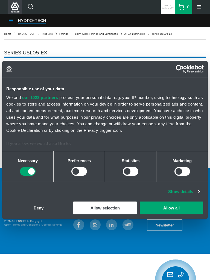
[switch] (79, 171)
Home (7, 33)
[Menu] (199, 7)
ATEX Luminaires (134, 33)
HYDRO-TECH (32, 20)
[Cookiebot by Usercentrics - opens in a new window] (180, 69)
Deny (38, 208)
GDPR (7, 224)
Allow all (171, 208)
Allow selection (105, 208)
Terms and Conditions (26, 224)
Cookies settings (52, 224)
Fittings (63, 33)
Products (47, 33)
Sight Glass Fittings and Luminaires (96, 33)
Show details (180, 191)
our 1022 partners (40, 97)
